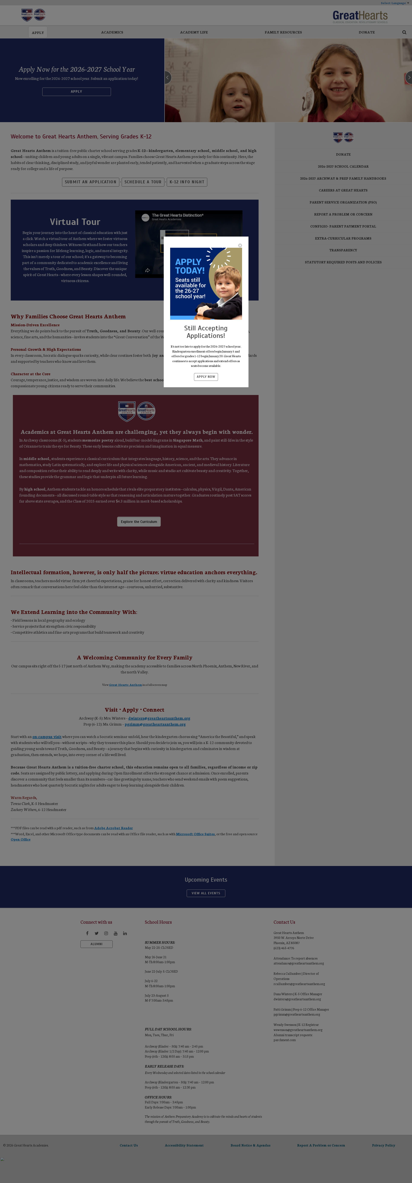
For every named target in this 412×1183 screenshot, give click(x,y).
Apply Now (206, 377)
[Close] (240, 245)
